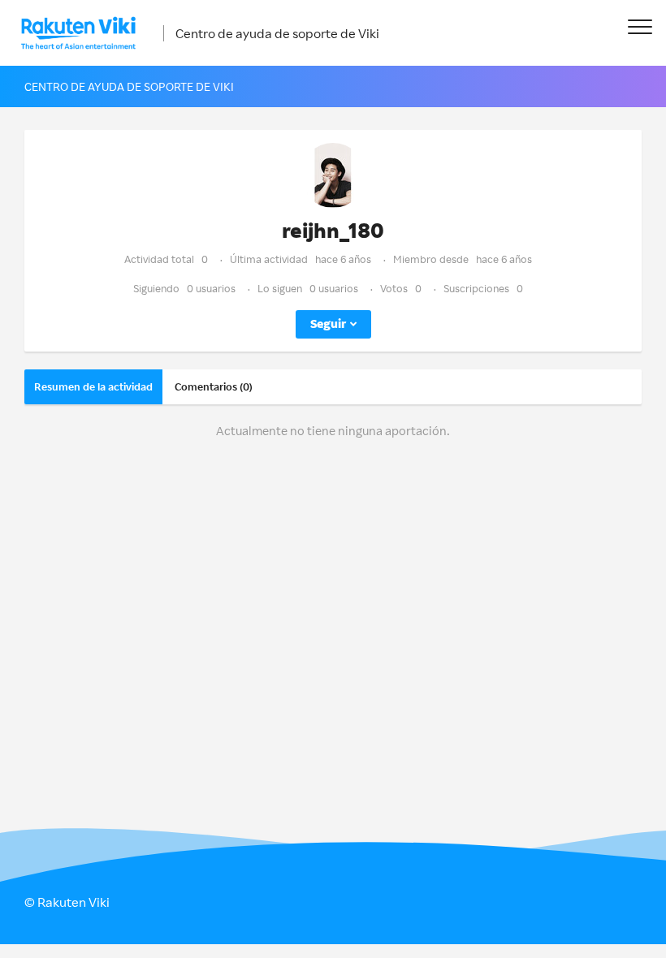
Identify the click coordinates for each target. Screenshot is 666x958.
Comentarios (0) (214, 386)
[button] (639, 26)
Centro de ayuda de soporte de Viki (277, 33)
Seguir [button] (328, 323)
